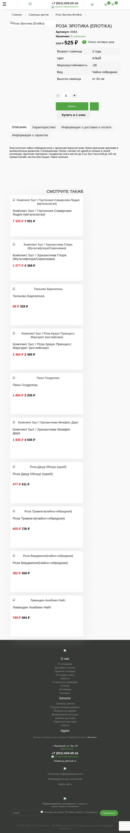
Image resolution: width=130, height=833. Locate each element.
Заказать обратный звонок (66, 757)
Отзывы (65, 685)
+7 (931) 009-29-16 (65, 3)
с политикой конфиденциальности (76, 813)
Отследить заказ (65, 675)
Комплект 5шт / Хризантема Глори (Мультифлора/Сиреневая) (39, 257)
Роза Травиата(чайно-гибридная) (39, 518)
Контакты (65, 693)
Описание (19, 127)
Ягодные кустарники (65, 710)
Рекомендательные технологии (65, 779)
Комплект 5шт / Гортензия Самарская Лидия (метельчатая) (42, 212)
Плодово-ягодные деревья (65, 707)
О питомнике (65, 664)
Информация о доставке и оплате (86, 127)
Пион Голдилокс (25, 385)
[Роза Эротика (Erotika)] (33, 23)
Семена (65, 725)
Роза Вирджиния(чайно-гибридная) (40, 563)
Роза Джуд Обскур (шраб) (33, 474)
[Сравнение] (106, 4)
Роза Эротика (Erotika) (69, 14)
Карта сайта (65, 784)
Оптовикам (65, 689)
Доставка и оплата (65, 667)
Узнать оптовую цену (99, 42)
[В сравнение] (94, 106)
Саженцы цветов (39, 14)
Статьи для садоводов (65, 682)
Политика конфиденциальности (65, 773)
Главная (17, 14)
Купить (72, 106)
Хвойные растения (65, 718)
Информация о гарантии (30, 135)
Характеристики (43, 127)
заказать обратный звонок (66, 7)
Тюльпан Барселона (28, 296)
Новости (65, 678)
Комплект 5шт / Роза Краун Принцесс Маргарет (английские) (42, 346)
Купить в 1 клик (73, 115)
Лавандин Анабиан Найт (32, 607)
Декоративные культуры (65, 714)
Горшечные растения (65, 721)
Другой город (67, 749)
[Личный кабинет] (99, 4)
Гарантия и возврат (65, 671)
